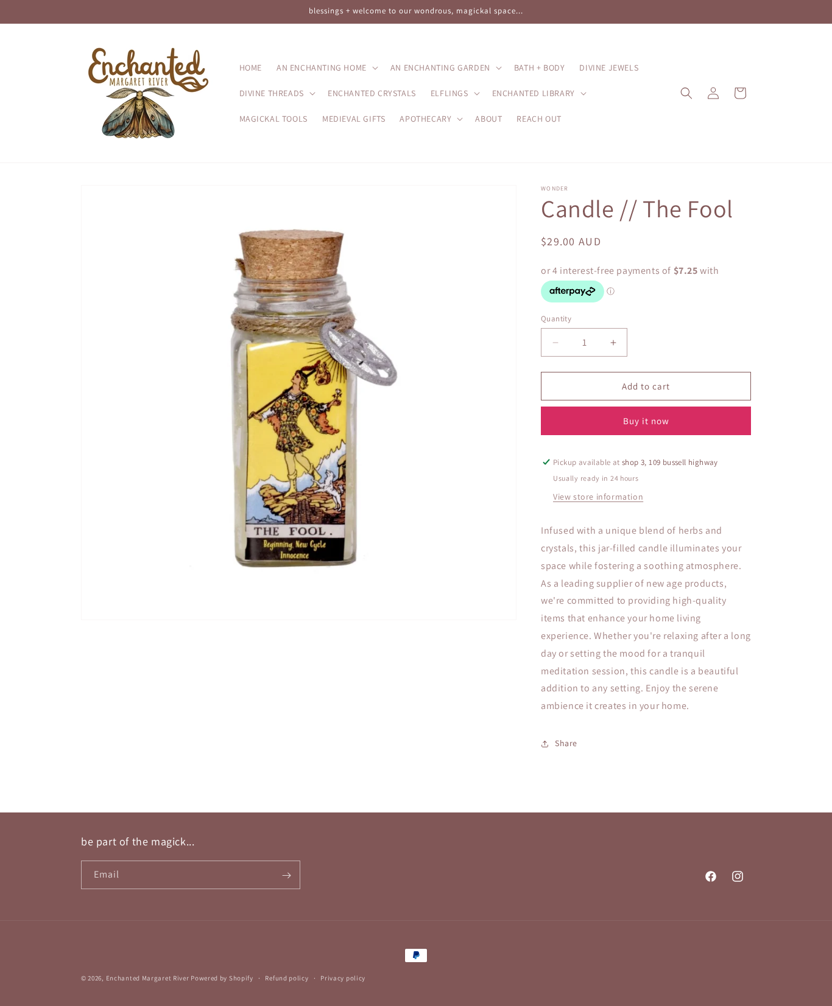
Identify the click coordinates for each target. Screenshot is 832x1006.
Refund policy (286, 977)
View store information (598, 496)
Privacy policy (342, 977)
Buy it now (646, 421)
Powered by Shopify (222, 978)
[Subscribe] (286, 875)
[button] (326, 67)
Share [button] (566, 743)
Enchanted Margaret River (147, 978)
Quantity (556, 318)
